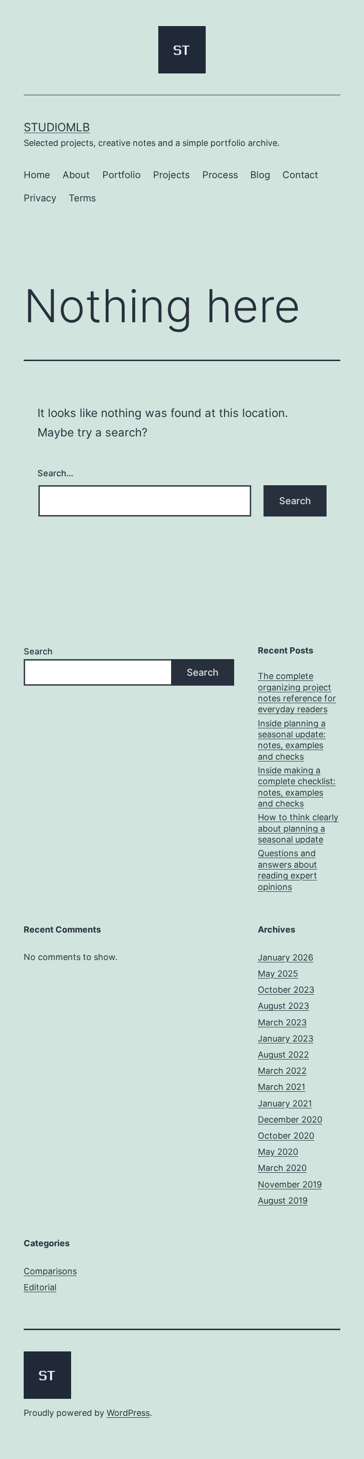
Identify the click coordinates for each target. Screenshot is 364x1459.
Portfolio (121, 175)
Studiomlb (57, 127)
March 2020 (282, 1168)
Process (220, 175)
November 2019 (290, 1184)
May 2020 (278, 1152)
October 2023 (286, 990)
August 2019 (283, 1200)
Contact (300, 175)
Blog (260, 175)
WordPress (128, 1413)
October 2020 (286, 1136)
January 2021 (285, 1103)
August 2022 (283, 1055)
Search (38, 651)
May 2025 (278, 974)
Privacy (40, 198)
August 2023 (283, 1006)
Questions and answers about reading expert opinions (287, 869)
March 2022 (282, 1071)
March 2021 (281, 1087)
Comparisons (50, 1271)
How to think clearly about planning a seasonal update (298, 828)
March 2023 (282, 1022)
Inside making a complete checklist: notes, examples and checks (297, 786)
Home (37, 175)
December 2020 (290, 1119)
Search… (55, 473)
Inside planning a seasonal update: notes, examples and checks (292, 739)
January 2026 (285, 957)
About (76, 175)
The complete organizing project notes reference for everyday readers (297, 692)
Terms (82, 198)
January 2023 (285, 1038)
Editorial (40, 1287)
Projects (171, 175)
